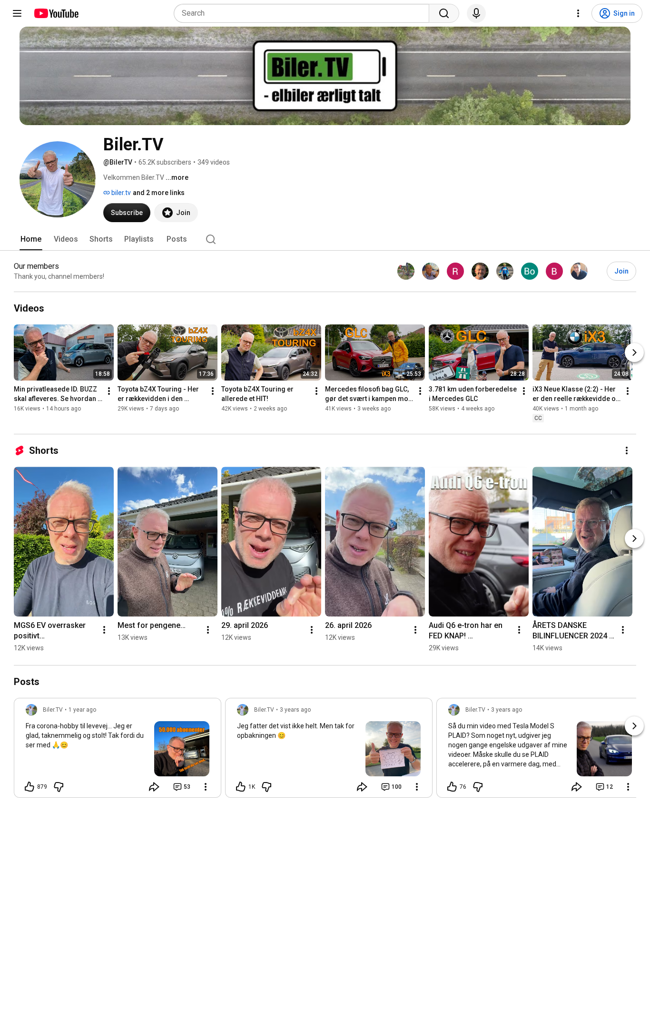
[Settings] (578, 13)
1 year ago (82, 709)
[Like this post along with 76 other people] (452, 786)
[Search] (444, 13)
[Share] (154, 786)
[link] (117, 750)
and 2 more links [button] (159, 192)
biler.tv (120, 192)
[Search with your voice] (476, 13)
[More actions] (108, 391)
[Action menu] (205, 786)
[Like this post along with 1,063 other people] (240, 786)
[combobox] (304, 13)
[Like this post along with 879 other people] (29, 786)
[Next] (634, 352)
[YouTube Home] (56, 13)
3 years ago (295, 709)
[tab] (31, 239)
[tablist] (325, 239)
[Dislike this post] (58, 786)
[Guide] (17, 13)
